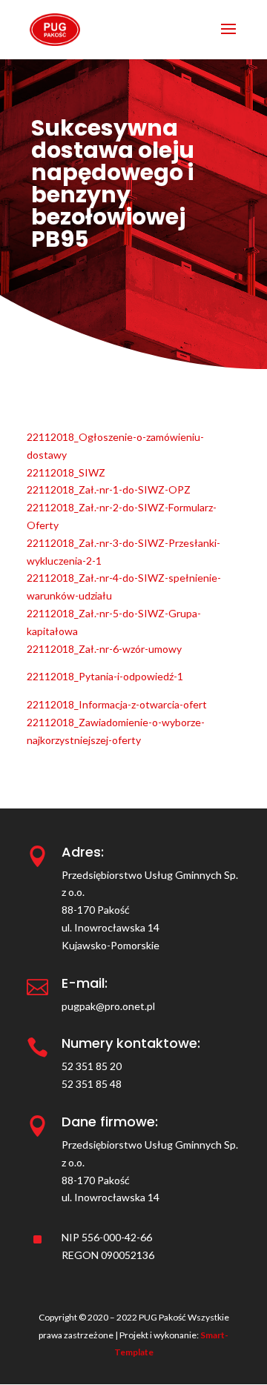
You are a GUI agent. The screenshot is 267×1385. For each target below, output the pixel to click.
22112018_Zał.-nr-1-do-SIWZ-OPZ (109, 489)
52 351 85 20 (92, 1066)
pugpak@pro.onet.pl (108, 1006)
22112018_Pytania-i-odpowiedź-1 (105, 676)
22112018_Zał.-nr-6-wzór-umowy (104, 648)
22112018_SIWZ (66, 472)
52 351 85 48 (92, 1083)
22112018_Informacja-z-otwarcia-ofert (117, 704)
